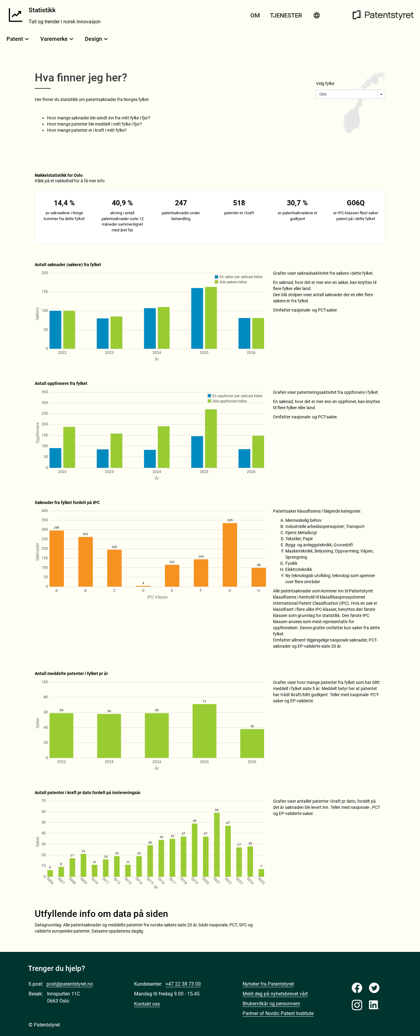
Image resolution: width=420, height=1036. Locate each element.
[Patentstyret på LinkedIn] (374, 1005)
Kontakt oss (147, 1004)
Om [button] (255, 15)
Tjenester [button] (286, 15)
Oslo (323, 94)
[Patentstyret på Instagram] (357, 1005)
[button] (316, 15)
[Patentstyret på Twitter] (374, 987)
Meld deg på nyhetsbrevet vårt (275, 994)
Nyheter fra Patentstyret (268, 984)
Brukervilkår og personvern (271, 1004)
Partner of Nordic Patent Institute (278, 1013)
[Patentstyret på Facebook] (357, 987)
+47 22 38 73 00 (183, 984)
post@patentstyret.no (69, 984)
